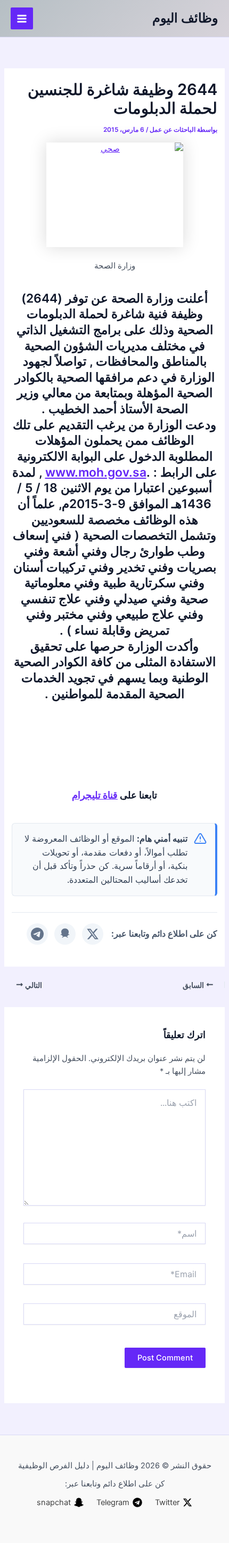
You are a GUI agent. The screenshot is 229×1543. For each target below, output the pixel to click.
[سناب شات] (65, 934)
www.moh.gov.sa (95, 472)
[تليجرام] (37, 934)
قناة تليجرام (95, 795)
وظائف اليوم (185, 18)
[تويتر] (92, 934)
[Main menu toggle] (22, 18)
